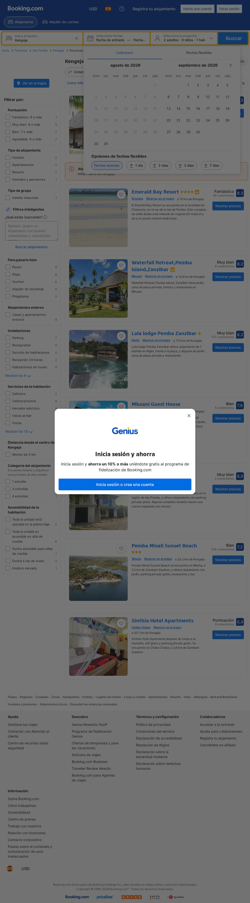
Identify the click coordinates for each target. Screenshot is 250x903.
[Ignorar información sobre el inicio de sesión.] (189, 415)
